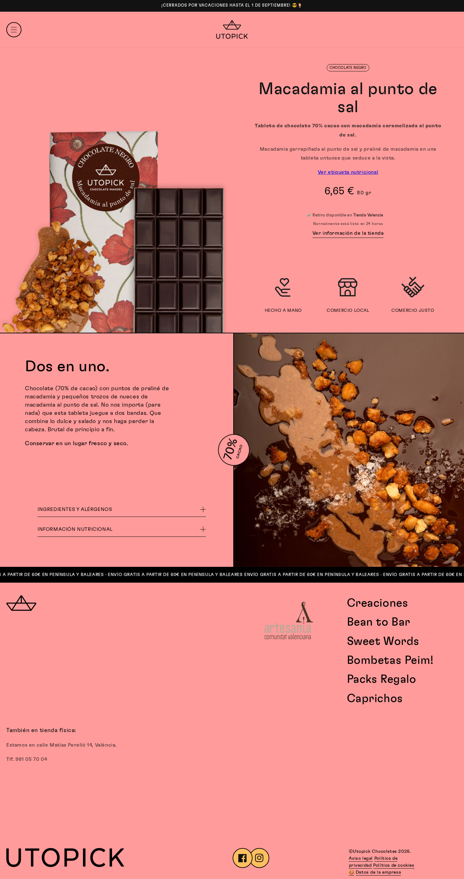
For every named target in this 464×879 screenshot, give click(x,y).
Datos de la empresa (378, 872)
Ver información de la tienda (348, 233)
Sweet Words (383, 641)
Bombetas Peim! (390, 660)
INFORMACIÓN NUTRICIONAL (75, 529)
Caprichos (375, 698)
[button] (14, 30)
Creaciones (377, 603)
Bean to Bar (379, 622)
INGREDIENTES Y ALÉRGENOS (75, 509)
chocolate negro (348, 68)
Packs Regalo (381, 679)
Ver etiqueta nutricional (348, 172)
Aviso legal (361, 858)
